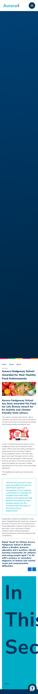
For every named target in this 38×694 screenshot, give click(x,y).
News (19, 364)
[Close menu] (32, 5)
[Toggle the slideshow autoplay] (4, 185)
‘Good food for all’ (13, 521)
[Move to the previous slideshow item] (4, 189)
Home (4, 364)
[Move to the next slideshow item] (4, 180)
